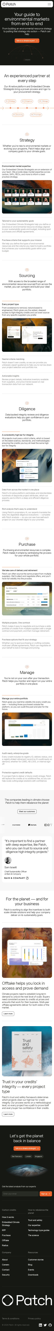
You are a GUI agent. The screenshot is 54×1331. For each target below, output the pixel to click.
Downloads (33, 1275)
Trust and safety (35, 1220)
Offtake (5, 1240)
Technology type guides (38, 1230)
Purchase (6, 1235)
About (5, 1259)
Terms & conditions (10, 1318)
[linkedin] (40, 1325)
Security (6, 1275)
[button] (48, 4)
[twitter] (45, 1325)
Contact (5, 1270)
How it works (8, 1217)
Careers (5, 1265)
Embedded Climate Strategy (10, 1223)
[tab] (27, 188)
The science (33, 1235)
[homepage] (9, 4)
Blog (30, 1265)
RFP (4, 1230)
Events (31, 1270)
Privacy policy (34, 1318)
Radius (5, 1245)
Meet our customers (27, 811)
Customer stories (36, 1259)
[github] (50, 1325)
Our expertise (34, 1225)
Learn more (8, 1014)
